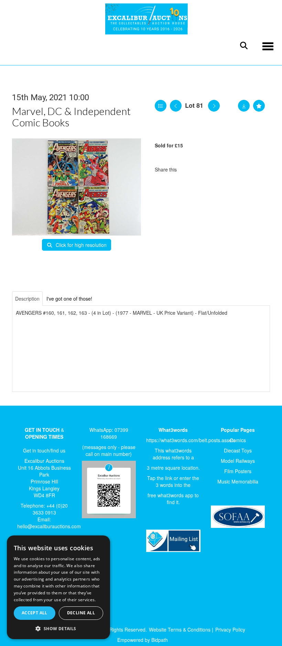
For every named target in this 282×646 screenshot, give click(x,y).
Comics (238, 440)
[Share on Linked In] (202, 169)
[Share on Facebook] (188, 169)
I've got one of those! (69, 298)
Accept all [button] (34, 613)
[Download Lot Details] (244, 106)
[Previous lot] (176, 106)
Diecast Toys (238, 450)
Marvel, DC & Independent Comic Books (71, 116)
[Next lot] (214, 106)
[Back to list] (160, 106)
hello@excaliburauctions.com (49, 526)
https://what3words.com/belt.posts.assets (191, 440)
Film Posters (237, 471)
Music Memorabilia (237, 481)
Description (27, 298)
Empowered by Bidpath (142, 639)
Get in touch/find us (44, 450)
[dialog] (58, 587)
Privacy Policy (230, 629)
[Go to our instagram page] (216, 169)
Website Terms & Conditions (179, 629)
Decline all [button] (81, 613)
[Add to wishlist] (259, 106)
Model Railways (238, 460)
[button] (58, 628)
